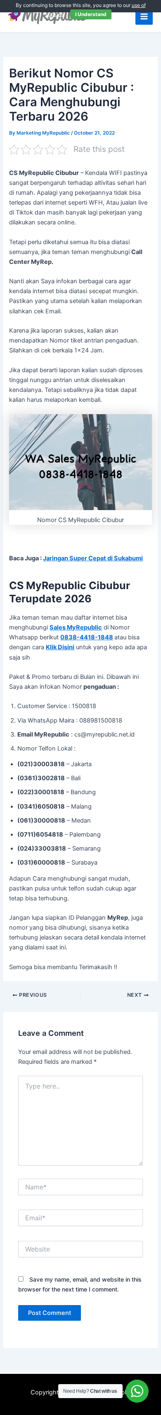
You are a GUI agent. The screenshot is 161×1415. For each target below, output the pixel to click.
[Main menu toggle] (144, 16)
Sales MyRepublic (76, 627)
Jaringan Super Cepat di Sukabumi (93, 558)
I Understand (91, 14)
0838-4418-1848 (86, 637)
